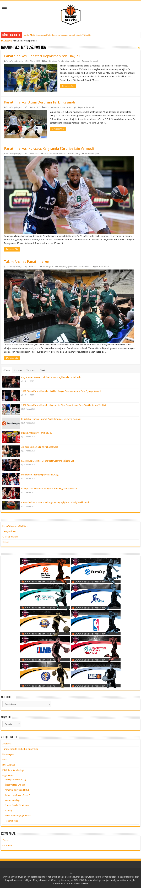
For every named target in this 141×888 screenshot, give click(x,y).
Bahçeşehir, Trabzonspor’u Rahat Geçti (40, 474)
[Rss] (70, 873)
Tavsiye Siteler (9, 531)
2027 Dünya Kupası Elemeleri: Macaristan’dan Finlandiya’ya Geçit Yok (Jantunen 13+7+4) (63, 405)
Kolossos (48, 153)
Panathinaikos (50, 61)
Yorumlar (30, 370)
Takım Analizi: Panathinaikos (27, 262)
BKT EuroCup (8, 765)
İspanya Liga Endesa (15, 784)
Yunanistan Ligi (73, 61)
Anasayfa (7, 40)
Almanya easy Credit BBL (17, 790)
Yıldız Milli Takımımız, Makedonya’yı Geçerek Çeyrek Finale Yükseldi (57, 35)
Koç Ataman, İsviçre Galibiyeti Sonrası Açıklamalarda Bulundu (51, 377)
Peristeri (61, 61)
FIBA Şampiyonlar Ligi (13, 770)
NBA (4, 759)
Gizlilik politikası (10, 536)
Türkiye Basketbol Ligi (15, 779)
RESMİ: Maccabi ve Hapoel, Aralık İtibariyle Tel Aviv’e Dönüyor (51, 419)
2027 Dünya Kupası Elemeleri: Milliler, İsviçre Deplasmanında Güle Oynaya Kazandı (61, 391)
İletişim (5, 542)
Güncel (6, 370)
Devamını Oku (68, 86)
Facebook (7, 845)
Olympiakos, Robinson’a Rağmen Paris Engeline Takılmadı (49, 488)
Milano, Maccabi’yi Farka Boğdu (36, 433)
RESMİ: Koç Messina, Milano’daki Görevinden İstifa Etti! (47, 461)
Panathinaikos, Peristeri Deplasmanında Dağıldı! (42, 56)
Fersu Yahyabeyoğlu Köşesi (65, 267)
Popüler (18, 370)
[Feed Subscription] (139, 47)
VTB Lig (8, 810)
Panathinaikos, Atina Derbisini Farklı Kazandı (39, 102)
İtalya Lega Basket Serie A (17, 795)
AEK (45, 107)
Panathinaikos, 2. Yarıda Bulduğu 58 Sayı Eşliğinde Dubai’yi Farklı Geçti (55, 502)
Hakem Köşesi (11, 820)
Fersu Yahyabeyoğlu (14, 61)
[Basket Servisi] (70, 14)
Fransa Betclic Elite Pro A (17, 805)
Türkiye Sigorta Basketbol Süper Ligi (20, 749)
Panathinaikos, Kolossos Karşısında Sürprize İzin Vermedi (49, 148)
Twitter (5, 840)
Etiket (42, 370)
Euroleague (48, 267)
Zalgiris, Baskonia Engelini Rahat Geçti (39, 447)
